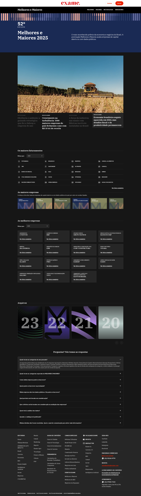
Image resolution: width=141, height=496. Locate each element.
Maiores (99, 9)
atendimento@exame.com (110, 465)
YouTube (104, 439)
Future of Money (39, 455)
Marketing (37, 442)
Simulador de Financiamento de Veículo (52, 470)
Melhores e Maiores (30, 9)
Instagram (105, 445)
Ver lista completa (117, 188)
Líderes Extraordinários (72, 462)
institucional (22, 493)
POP (35, 461)
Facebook (105, 448)
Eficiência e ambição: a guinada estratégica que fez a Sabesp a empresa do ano (29, 122)
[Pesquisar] (23, 3)
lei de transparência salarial (72, 493)
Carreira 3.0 (89, 450)
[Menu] (19, 3)
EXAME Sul (68, 446)
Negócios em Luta (70, 465)
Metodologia (108, 9)
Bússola (67, 449)
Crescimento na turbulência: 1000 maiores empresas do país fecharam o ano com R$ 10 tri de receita (54, 123)
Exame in (88, 446)
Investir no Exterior (71, 459)
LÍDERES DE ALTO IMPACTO (23, 447)
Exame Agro (37, 448)
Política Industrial (70, 468)
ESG (19, 461)
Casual (36, 439)
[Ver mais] (120, 374)
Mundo (36, 435)
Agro (87, 466)
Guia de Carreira (52, 449)
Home (19, 439)
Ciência (36, 458)
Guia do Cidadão (52, 439)
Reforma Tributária (71, 439)
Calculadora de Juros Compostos (53, 464)
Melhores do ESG (70, 479)
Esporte (36, 445)
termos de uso (31, 493)
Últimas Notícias (23, 442)
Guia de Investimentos (54, 446)
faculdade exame (92, 435)
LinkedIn (104, 442)
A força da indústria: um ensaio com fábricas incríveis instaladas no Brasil (79, 122)
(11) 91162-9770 (109, 458)
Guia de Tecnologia (53, 442)
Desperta (88, 453)
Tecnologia (37, 452)
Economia (21, 457)
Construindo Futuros (71, 452)
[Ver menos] (120, 360)
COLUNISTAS (22, 479)
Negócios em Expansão (72, 483)
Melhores (90, 9)
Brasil (19, 451)
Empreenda (89, 469)
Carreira (20, 454)
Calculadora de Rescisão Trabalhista (53, 459)
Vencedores (119, 9)
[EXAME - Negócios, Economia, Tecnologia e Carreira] (70, 3)
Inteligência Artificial (21, 468)
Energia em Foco (70, 455)
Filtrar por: (21, 156)
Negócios (20, 476)
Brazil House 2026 (70, 442)
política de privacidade (55, 493)
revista (88, 439)
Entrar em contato (107, 456)
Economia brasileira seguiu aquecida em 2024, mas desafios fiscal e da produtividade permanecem (107, 121)
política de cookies (42, 493)
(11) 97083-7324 (109, 482)
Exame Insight (22, 464)
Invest (19, 472)
